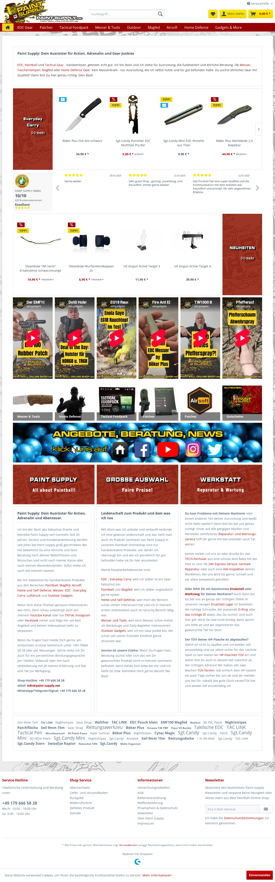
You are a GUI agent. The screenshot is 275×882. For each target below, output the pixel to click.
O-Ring (243, 609)
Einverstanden (259, 875)
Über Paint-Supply (151, 818)
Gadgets (120, 631)
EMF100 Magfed (174, 722)
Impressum (146, 823)
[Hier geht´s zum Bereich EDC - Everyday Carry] (33, 129)
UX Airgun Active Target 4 (192, 266)
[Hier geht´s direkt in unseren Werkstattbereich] (221, 484)
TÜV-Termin (205, 670)
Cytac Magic (165, 733)
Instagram (82, 615)
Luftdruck (33, 595)
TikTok (69, 615)
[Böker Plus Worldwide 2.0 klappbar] (234, 114)
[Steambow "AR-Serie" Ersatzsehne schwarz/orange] (40, 240)
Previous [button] (57, 188)
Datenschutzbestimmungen (244, 818)
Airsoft (76, 585)
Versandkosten (128, 845)
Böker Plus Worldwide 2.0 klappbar (234, 143)
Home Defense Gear (75, 70)
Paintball (31, 65)
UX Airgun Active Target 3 (142, 266)
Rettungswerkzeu (105, 727)
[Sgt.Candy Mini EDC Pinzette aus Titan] (184, 114)
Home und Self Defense (118, 600)
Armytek (133, 738)
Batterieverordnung (152, 798)
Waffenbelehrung (150, 803)
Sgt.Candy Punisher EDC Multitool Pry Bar (133, 143)
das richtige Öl (195, 615)
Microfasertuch (56, 733)
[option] (93, 192)
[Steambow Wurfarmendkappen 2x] (91, 240)
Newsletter (145, 813)
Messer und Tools (114, 620)
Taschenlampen (28, 70)
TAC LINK (47, 722)
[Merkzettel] (213, 14)
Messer (245, 65)
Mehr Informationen (157, 875)
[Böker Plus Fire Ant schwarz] (82, 114)
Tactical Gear (54, 65)
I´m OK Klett (206, 738)
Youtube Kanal (40, 615)
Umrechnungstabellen (154, 788)
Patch (224, 733)
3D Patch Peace (78, 733)
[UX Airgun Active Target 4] (192, 240)
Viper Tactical (100, 733)
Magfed (47, 70)
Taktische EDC (209, 727)
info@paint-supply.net (43, 685)
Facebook (31, 620)
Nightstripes (64, 722)
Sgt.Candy (189, 733)
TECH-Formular (196, 559)
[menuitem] (127, 14)
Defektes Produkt (82, 808)
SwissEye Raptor (62, 743)
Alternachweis (80, 788)
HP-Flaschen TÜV (232, 655)
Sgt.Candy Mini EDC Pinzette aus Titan (183, 143)
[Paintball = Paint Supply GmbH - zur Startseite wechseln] (43, 11)
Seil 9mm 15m (28, 722)
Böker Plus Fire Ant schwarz (82, 141)
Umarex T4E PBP (158, 728)
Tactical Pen (30, 733)
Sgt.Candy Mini (70, 738)
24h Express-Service (222, 564)
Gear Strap (84, 722)
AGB (141, 793)
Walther (102, 722)
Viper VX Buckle (181, 728)
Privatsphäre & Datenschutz (158, 808)
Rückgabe (77, 798)
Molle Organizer (130, 744)
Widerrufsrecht (81, 803)
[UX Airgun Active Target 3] (142, 240)
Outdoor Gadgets (60, 595)
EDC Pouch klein (144, 722)
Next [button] (258, 188)
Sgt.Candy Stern (31, 743)
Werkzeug (192, 594)
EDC (20, 65)
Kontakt (75, 813)
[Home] (8, 27)
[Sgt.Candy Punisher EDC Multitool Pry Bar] (133, 114)
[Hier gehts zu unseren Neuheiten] (242, 254)
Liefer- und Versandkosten (89, 793)
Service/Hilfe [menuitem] (260, 4)
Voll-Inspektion (233, 569)
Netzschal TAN (88, 744)
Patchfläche (28, 727)
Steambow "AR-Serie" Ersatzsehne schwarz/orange (40, 268)
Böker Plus (135, 727)
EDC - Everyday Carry (116, 579)
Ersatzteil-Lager (222, 604)
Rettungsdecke (181, 738)
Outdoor (107, 631)
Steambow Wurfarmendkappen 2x (91, 268)
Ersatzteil (237, 589)
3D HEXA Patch (41, 738)
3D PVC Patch (213, 722)
